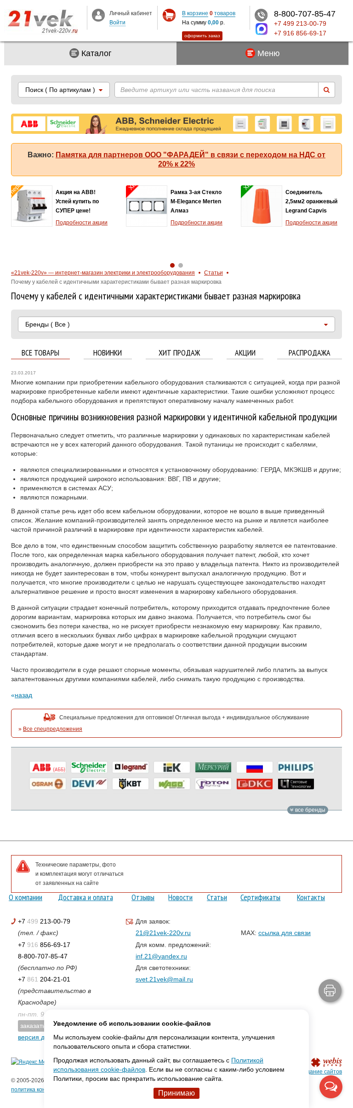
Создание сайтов (319, 1071)
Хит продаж (179, 353)
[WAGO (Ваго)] (172, 784)
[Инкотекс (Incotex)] (213, 767)
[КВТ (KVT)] (130, 784)
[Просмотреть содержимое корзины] (169, 15)
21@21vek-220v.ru (163, 932)
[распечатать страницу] (330, 990)
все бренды (309, 810)
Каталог (95, 53)
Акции (245, 353)
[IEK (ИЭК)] (172, 767)
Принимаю (176, 1093)
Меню (267, 53)
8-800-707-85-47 (43, 956)
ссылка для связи (284, 932)
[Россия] (254, 767)
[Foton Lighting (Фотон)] (213, 784)
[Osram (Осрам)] (47, 784)
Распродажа (309, 353)
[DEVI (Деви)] (89, 784)
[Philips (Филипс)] (296, 767)
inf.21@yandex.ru (161, 956)
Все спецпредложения (52, 729)
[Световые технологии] (296, 784)
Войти (117, 22)
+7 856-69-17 (44, 944)
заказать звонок (43, 1025)
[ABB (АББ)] (47, 767)
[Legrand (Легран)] (130, 767)
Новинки (107, 353)
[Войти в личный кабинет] (98, 14)
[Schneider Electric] (89, 767)
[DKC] (254, 784)
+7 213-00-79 (44, 921)
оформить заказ (202, 35)
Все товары (40, 353)
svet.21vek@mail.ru (164, 979)
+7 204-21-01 (44, 979)
